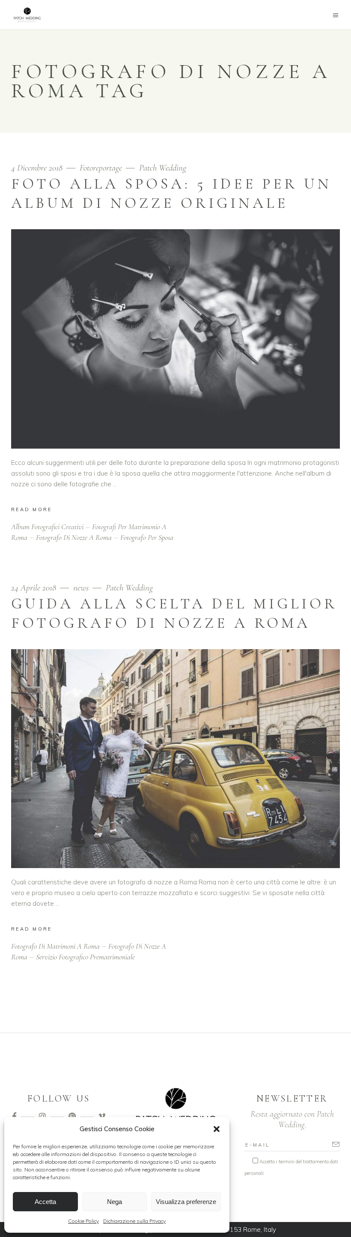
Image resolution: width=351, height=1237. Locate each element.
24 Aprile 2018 (34, 588)
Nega (114, 1201)
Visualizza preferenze (186, 1201)
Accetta (45, 1201)
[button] (216, 1129)
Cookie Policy (83, 1221)
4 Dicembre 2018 (38, 168)
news (81, 588)
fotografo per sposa (146, 537)
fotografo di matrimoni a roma (55, 946)
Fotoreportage (101, 168)
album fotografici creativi (47, 526)
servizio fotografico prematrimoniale (85, 956)
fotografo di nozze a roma (74, 537)
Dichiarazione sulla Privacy (134, 1221)
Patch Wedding (162, 168)
